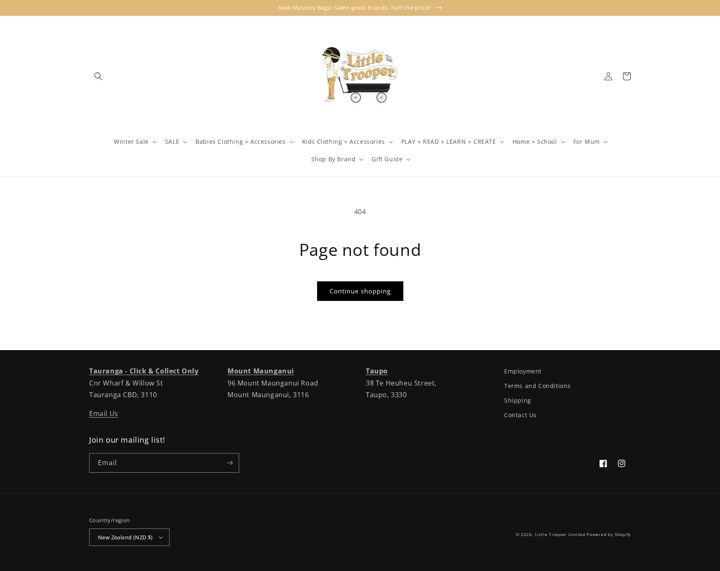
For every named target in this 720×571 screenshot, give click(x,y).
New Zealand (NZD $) (125, 537)
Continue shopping (360, 291)
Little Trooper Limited (560, 534)
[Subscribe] (229, 463)
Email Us (103, 413)
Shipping (517, 400)
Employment (523, 371)
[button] (98, 76)
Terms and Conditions (537, 386)
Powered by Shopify (609, 534)
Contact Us (520, 415)
